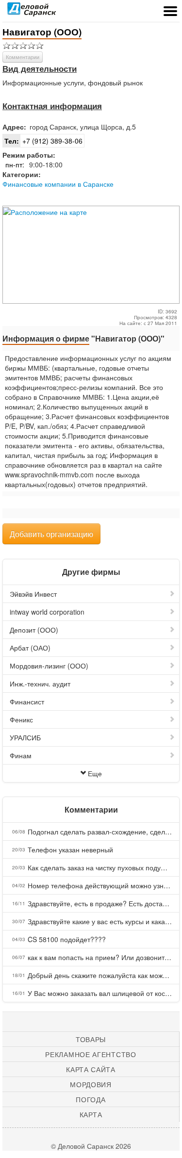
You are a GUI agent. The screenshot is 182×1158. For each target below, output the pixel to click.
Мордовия (91, 1084)
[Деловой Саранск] (31, 12)
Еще (95, 773)
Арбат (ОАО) (30, 647)
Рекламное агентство (90, 1054)
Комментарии (22, 57)
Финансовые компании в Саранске (58, 184)
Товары (91, 1039)
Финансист (27, 701)
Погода (90, 1099)
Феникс (21, 719)
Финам (21, 755)
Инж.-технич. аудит (40, 683)
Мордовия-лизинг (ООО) (49, 665)
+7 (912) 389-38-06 (43, 141)
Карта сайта (91, 1069)
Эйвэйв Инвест (33, 594)
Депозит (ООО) (34, 630)
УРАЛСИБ (25, 737)
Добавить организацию (51, 533)
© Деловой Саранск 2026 (91, 1146)
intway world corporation (47, 612)
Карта (91, 1114)
